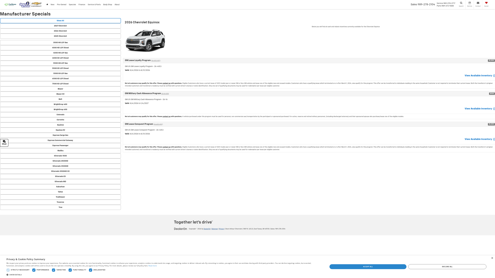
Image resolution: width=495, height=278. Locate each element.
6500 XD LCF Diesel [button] (60, 79)
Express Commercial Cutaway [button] (60, 140)
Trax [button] (60, 207)
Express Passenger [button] (60, 145)
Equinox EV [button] (60, 130)
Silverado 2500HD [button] (60, 161)
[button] (162, 274)
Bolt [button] (60, 99)
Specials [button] (72, 5)
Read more (152, 266)
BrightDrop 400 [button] (60, 104)
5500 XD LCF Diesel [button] (60, 68)
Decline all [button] (447, 267)
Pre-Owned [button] (61, 5)
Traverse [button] (60, 202)
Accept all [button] (368, 267)
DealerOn (207, 229)
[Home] (47, 4)
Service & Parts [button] (94, 5)
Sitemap (215, 229)
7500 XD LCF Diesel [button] (60, 84)
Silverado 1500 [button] (60, 156)
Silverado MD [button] (60, 182)
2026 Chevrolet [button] (60, 31)
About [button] (117, 5)
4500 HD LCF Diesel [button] (60, 48)
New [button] (52, 5)
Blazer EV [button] (60, 94)
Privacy (221, 229)
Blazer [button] (60, 89)
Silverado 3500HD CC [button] (60, 171)
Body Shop (107, 5)
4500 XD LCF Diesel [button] (60, 58)
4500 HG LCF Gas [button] (60, 53)
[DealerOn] (180, 229)
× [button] (492, 258)
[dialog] (247, 266)
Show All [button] (60, 21)
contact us (166, 83)
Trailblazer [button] (60, 197)
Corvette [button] (60, 120)
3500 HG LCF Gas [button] (60, 43)
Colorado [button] (60, 115)
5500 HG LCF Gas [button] (60, 63)
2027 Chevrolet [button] (60, 26)
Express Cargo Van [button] (60, 135)
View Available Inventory (478, 76)
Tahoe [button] (60, 192)
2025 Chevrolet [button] (60, 36)
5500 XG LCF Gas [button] (60, 73)
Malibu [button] (60, 151)
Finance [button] (82, 5)
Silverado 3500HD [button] (60, 166)
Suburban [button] (60, 187)
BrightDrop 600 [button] (60, 109)
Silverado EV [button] (60, 176)
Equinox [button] (60, 125)
